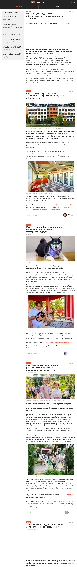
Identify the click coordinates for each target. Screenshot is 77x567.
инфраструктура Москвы (32, 215)
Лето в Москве (30, 512)
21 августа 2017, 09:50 (31, 21)
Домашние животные (38, 353)
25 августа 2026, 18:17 (31, 234)
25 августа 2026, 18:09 (31, 372)
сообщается (36, 53)
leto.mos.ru (67, 494)
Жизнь (58, 7)
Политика (19, 7)
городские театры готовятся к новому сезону (43, 505)
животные (29, 353)
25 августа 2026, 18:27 (31, 100)
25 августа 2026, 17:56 (31, 529)
